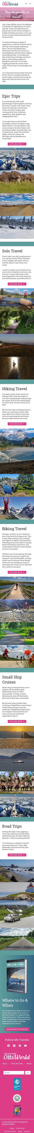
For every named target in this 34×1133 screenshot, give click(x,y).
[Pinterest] (19, 1045)
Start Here (20, 1128)
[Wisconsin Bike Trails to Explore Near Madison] (17, 633)
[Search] (28, 1073)
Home (12, 1128)
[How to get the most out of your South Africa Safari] (17, 181)
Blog (20, 1131)
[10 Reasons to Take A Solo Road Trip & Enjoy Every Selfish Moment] (17, 345)
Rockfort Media (8, 1124)
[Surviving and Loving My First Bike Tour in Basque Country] (17, 656)
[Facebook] (8, 1045)
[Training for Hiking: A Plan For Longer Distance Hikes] (17, 462)
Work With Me (17, 1064)
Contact (27, 1131)
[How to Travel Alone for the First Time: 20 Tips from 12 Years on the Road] (17, 299)
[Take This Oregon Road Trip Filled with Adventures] (17, 870)
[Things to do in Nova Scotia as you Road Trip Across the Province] (17, 893)
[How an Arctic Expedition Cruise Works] (17, 760)
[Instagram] (14, 1045)
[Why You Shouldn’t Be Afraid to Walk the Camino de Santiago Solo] (17, 322)
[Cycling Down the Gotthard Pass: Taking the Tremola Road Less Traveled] (17, 610)
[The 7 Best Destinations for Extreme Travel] (17, 204)
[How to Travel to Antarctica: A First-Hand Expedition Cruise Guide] (17, 159)
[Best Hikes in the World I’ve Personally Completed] (17, 508)
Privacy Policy (10, 1131)
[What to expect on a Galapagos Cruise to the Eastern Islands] (17, 737)
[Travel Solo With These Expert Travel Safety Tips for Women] (17, 368)
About (4, 1064)
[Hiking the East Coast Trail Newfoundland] (17, 485)
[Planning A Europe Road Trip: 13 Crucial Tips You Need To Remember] (17, 916)
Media (29, 1064)
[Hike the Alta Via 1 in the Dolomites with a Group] (17, 439)
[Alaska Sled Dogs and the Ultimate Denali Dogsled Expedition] (17, 227)
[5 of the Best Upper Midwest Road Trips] (17, 939)
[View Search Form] (26, 3)
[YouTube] (25, 1045)
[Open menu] (30, 3)
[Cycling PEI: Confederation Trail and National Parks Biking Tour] (17, 588)
